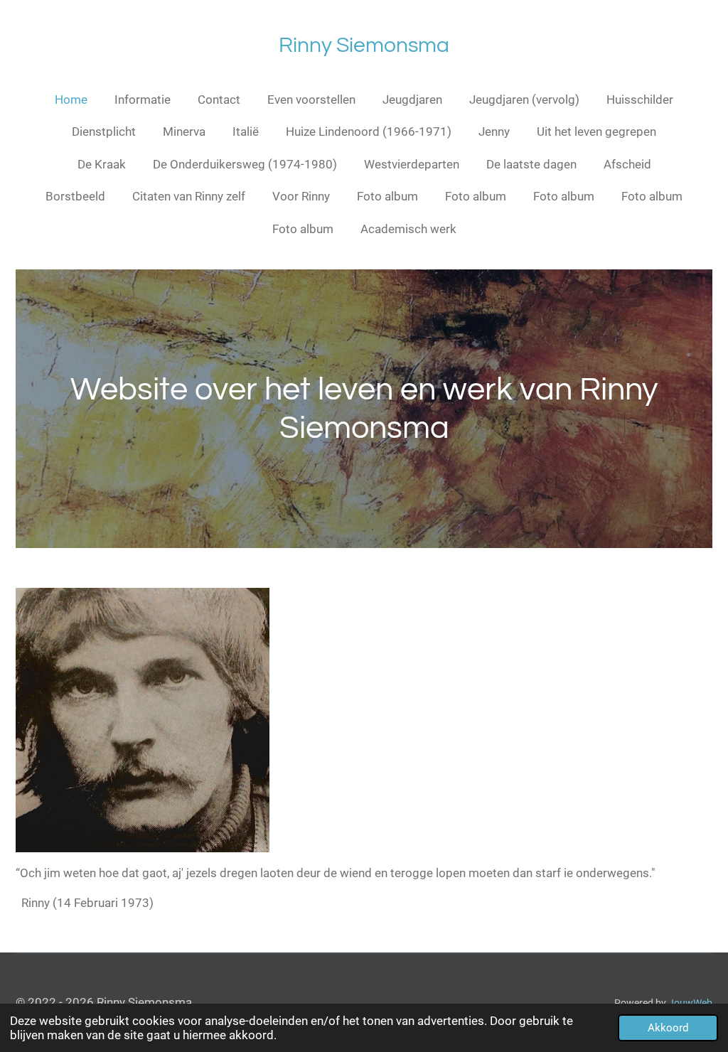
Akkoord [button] (668, 1027)
